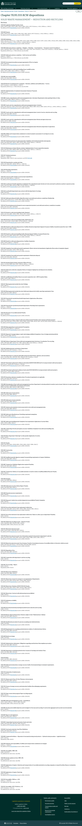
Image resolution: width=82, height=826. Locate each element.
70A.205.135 (13, 236)
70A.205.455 (13, 596)
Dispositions (21, 11)
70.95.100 (29, 158)
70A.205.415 (13, 531)
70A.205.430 (13, 553)
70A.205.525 (13, 646)
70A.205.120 (13, 215)
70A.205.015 (13, 43)
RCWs (15, 11)
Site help (66, 806)
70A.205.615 (13, 689)
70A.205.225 (13, 365)
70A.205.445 (13, 581)
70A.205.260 (13, 417)
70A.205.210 (13, 344)
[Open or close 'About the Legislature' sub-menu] (80, 8)
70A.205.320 (13, 481)
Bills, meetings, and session (7, 8)
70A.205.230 (13, 372)
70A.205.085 (13, 172)
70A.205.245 (13, 395)
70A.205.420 (13, 539)
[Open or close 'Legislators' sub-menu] (62, 8)
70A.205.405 (13, 510)
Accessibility (67, 798)
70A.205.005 (13, 28)
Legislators (57, 8)
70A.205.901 (13, 768)
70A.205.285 (13, 453)
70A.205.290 (13, 460)
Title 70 (26, 11)
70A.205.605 (13, 675)
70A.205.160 (13, 272)
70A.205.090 (13, 179)
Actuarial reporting (49, 803)
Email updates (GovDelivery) (71, 811)
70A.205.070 (13, 143)
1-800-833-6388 (26, 808)
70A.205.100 (13, 186)
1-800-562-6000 (21, 806)
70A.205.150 (13, 258)
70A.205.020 (13, 65)
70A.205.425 (13, 546)
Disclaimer (15, 823)
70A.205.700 (13, 710)
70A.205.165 (13, 279)
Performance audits (49, 800)
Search (77, 3)
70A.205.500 (13, 610)
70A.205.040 (13, 101)
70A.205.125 (13, 222)
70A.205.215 (13, 351)
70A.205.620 (13, 696)
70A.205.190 (13, 315)
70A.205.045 (13, 108)
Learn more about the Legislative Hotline (21, 811)
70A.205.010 (13, 35)
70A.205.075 (13, 151)
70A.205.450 (13, 589)
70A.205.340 (13, 496)
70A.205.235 (13, 380)
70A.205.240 (13, 388)
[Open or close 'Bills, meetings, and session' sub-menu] (15, 8)
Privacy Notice (23, 823)
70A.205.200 (13, 330)
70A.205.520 (13, 639)
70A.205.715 (13, 732)
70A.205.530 (13, 653)
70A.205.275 (13, 438)
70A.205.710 (13, 725)
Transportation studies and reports (51, 807)
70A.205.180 (13, 301)
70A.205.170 (13, 287)
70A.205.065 (13, 136)
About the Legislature (72, 8)
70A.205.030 (13, 79)
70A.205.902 (13, 775)
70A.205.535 (13, 660)
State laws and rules (25, 8)
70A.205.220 (13, 358)
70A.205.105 (13, 194)
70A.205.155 (13, 265)
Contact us (67, 809)
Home (2, 11)
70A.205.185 (13, 308)
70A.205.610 (13, 682)
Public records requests (70, 803)
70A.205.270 (13, 431)
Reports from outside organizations (50, 811)
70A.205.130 (13, 229)
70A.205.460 (13, 603)
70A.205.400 (13, 503)
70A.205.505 (13, 617)
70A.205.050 (13, 115)
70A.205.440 (13, 574)
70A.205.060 (13, 129)
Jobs (65, 800)
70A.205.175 (13, 294)
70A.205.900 (13, 746)
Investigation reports (50, 814)
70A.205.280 (13, 445)
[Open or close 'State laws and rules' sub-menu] (32, 8)
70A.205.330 (13, 488)
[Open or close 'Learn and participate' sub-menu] (49, 8)
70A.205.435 (13, 560)
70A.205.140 (13, 244)
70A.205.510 (13, 624)
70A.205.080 (13, 165)
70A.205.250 (13, 403)
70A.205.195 (13, 322)
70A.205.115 (13, 208)
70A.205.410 (13, 517)
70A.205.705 (13, 717)
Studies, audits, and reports (50, 798)
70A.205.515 (13, 632)
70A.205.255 (13, 410)
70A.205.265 (13, 424)
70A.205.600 (13, 667)
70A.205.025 (13, 72)
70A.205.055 (13, 122)
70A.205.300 (13, 467)
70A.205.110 (13, 201)
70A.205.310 (13, 474)
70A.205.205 (13, 337)
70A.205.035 (13, 93)
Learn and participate (42, 8)
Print (78, 11)
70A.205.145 (13, 251)
